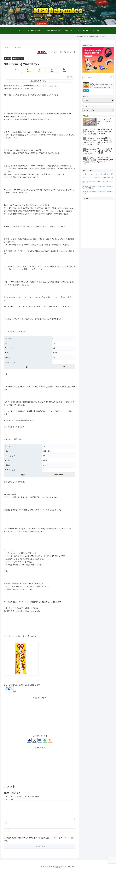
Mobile (8, 58)
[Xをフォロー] (34, 740)
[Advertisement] (39, 715)
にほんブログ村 (10, 691)
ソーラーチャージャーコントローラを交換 (94, 174)
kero (109, 174)
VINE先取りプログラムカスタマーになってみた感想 (96, 181)
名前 (5, 822)
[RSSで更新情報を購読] (50, 740)
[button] (63, 70)
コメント (8, 799)
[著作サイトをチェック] (29, 740)
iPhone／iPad (18, 58)
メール (6, 830)
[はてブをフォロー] (39, 740)
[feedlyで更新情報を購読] (45, 740)
